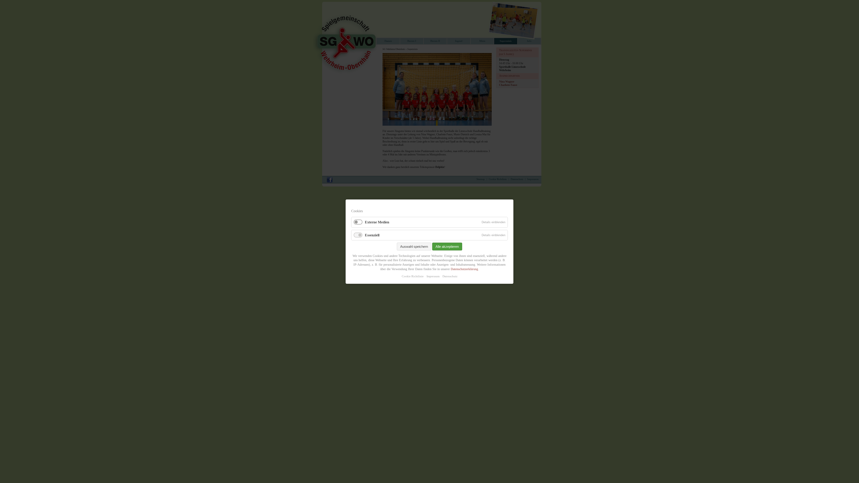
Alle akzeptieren (447, 246)
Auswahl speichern (414, 246)
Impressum (433, 276)
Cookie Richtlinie (413, 276)
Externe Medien (377, 222)
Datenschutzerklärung (464, 269)
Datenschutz (449, 276)
